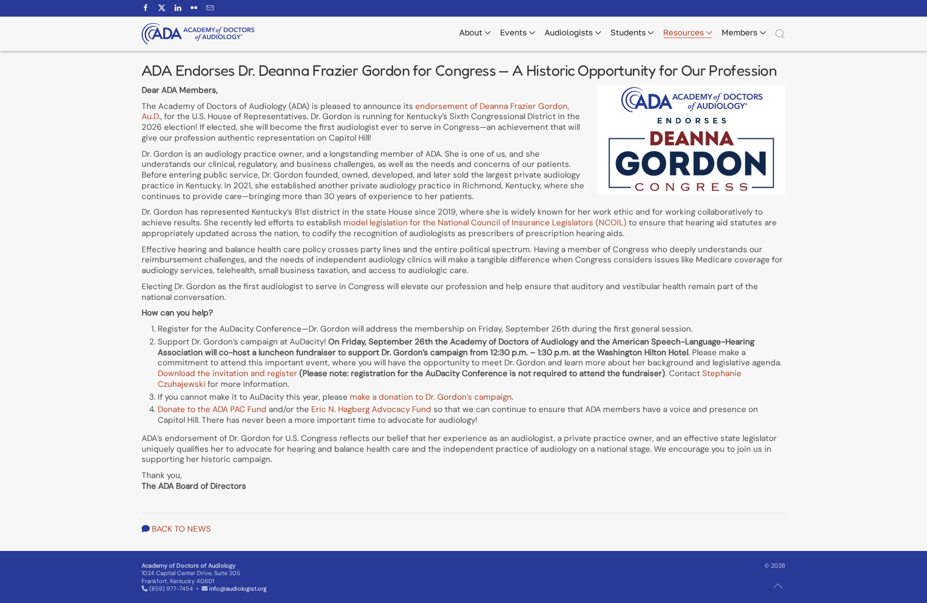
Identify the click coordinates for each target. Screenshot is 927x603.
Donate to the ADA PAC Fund (212, 409)
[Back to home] (198, 34)
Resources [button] (683, 32)
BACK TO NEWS (181, 529)
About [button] (470, 32)
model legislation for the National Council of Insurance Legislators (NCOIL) (485, 222)
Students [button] (628, 32)
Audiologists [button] (569, 32)
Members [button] (739, 32)
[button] (780, 34)
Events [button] (513, 32)
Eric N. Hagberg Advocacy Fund (371, 409)
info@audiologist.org (238, 588)
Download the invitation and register (227, 373)
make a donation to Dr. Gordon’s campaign (431, 397)
